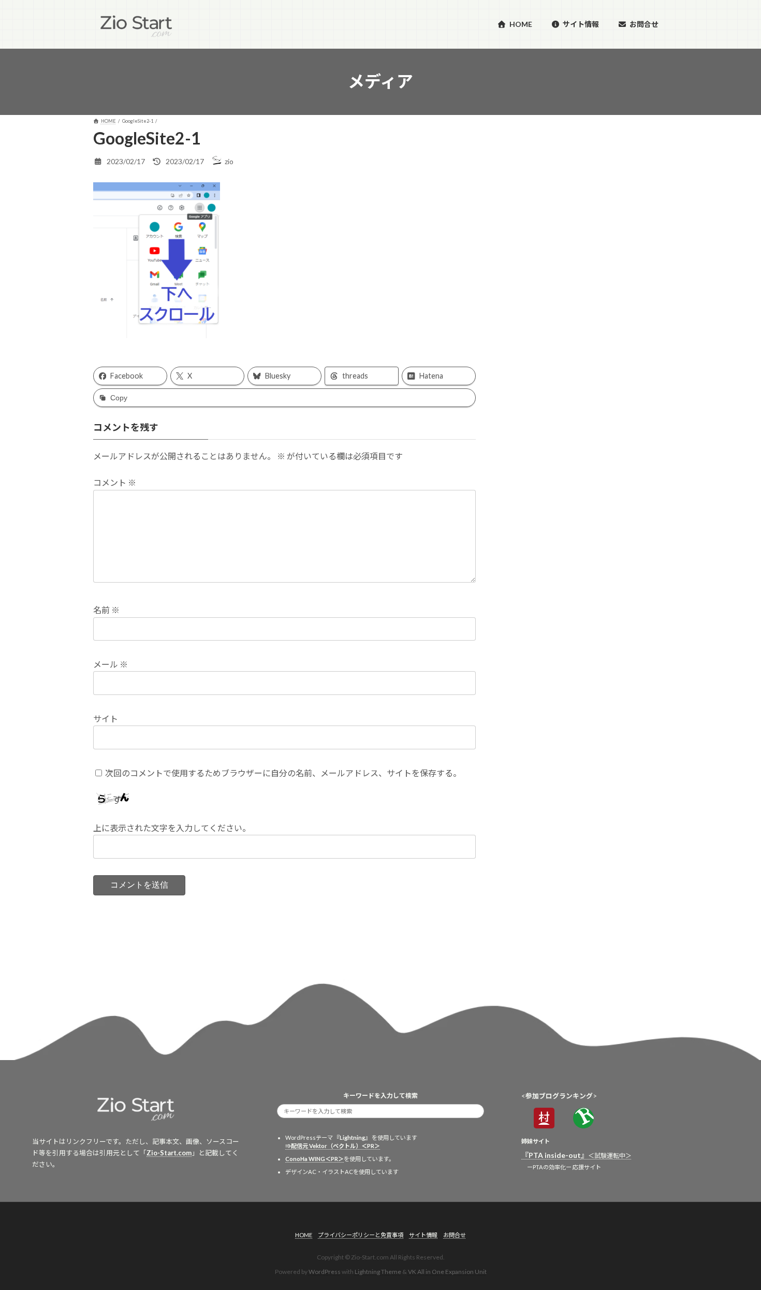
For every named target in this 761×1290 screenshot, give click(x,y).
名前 (106, 610)
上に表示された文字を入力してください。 (172, 828)
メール (110, 665)
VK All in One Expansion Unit (447, 1271)
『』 (576, 1155)
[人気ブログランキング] (583, 1125)
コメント (114, 483)
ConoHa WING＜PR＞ (314, 1158)
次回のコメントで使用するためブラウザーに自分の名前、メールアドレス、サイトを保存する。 (283, 773)
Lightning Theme (378, 1271)
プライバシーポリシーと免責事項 (360, 1234)
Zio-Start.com (169, 1153)
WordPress (325, 1271)
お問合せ (454, 1234)
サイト (105, 718)
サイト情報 (423, 1234)
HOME (303, 1234)
